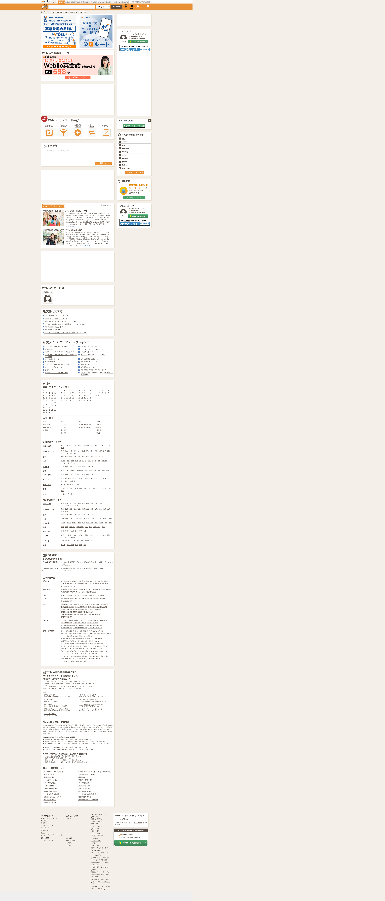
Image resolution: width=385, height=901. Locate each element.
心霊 (89, 488)
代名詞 (45, 430)
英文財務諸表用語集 (101, 581)
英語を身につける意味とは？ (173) (56, 318)
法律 (96, 445)
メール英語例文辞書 (84, 651)
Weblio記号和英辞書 (67, 649)
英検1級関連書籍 (84, 786)
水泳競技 (72, 481)
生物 (44, 461)
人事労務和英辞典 (66, 584)
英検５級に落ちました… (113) (54, 327)
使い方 (131, 8)
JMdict (75, 636)
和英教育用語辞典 (66, 617)
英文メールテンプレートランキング (67, 342)
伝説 (90, 470)
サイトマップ (45, 828)
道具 (82, 541)
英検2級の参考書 (84, 788)
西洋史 (74, 523)
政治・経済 (47, 446)
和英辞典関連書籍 (50, 800)
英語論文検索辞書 (66, 609)
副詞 (98, 421)
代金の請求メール (86, 364)
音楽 (66, 475)
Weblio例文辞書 (81, 661)
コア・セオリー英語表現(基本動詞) (100, 634)
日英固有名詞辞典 (66, 646)
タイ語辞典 (94, 838)
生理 (75, 451)
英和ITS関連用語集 (105, 589)
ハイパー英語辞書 (66, 636)
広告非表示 (49, 126)
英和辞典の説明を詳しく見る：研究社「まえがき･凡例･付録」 (63, 688)
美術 (107, 470)
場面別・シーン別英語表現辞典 (71, 656)
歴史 (62, 466)
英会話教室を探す (123, 2)
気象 (66, 451)
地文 (79, 451)
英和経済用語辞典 (77, 581)
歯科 (79, 457)
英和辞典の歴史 (49, 777)
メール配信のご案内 (51, 780)
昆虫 (89, 461)
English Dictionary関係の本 (88, 800)
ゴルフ (81, 479)
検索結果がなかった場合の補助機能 (56, 709)
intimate (125, 165)
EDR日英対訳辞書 (81, 644)
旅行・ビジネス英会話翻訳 (93, 639)
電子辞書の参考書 (50, 802)
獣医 (83, 457)
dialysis (59, 12)
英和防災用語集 (88, 612)
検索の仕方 (44, 820)
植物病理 (104, 461)
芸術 (94, 470)
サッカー (75, 479)
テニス (104, 479)
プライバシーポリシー (47, 825)
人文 (93, 466)
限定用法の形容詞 (85, 427)
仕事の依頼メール (50, 349)
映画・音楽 (47, 475)
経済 (62, 445)
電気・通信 (94, 451)
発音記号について (50, 714)
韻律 (83, 475)
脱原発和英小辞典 (94, 614)
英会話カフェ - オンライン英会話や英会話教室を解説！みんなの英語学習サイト (100, 874)
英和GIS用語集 (78, 612)
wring (124, 155)
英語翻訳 (95, 2)
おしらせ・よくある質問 (87, 695)
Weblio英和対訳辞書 (67, 659)
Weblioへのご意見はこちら (123, 819)
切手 (93, 488)
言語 (79, 466)
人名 (44, 494)
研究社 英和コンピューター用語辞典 (72, 639)
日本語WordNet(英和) (68, 644)
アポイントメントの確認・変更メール (57, 346)
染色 (97, 488)
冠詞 (98, 433)
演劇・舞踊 (101, 470)
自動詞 (63, 424)
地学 (62, 453)
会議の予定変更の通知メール (90, 359)
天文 (66, 453)
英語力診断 (89, 2)
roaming (83, 12)
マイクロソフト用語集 (80, 595)
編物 (80, 488)
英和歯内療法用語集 (82, 625)
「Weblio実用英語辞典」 (50, 562)
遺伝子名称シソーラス (87, 646)
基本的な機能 (48, 699)
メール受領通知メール (52, 359)
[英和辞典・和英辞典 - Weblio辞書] (46, 1)
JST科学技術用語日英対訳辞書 (97, 607)
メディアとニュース (105, 445)
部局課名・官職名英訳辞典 (99, 604)
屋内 (62, 481)
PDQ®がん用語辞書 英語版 (69, 620)
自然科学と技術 (48, 451)
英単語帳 (83, 2)
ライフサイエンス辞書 (95, 628)
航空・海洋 (72, 453)
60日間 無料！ (44, 118)
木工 (106, 488)
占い (73, 484)
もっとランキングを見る (134, 172)
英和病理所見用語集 (79, 623)
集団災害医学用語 (66, 628)
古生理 (63, 461)
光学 (70, 451)
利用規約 (43, 823)
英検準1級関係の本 (50, 788)
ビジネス (46, 581)
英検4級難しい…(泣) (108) (53, 330)
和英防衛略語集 (78, 589)
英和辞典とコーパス (85, 777)
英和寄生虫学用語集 (96, 625)
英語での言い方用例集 (96, 631)
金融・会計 (68, 445)
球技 (108, 479)
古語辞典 (94, 843)
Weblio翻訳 (94, 824)
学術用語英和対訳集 (81, 607)
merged (125, 158)
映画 (62, 475)
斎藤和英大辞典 (87, 656)
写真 (76, 488)
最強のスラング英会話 (90, 654)
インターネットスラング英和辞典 (71, 654)
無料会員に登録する (134, 197)
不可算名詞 (47, 427)
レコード (78, 475)
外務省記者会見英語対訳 (85, 641)
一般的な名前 (65, 494)
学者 (72, 494)
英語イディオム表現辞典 (68, 651)
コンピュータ (48, 595)
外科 (75, 457)
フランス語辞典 (96, 833)
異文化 (63, 484)
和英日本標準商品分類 (68, 586)
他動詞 (63, 427)
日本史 (63, 523)
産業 (79, 445)
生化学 (63, 463)
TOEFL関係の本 (83, 783)
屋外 (66, 481)
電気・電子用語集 (66, 595)
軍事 (62, 448)
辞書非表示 (106, 126)
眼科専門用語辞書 (92, 623)
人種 (62, 541)
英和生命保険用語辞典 (80, 584)
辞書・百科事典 (48, 631)
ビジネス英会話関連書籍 (87, 794)
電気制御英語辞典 (66, 601)
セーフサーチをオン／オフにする (91, 709)
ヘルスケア (47, 620)
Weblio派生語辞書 (101, 646)
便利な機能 (48, 704)
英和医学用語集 (102, 620)
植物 (76, 461)
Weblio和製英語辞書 (81, 649)
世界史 (69, 523)
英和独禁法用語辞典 (67, 607)
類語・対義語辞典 (96, 819)
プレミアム (138, 7)
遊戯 (110, 488)
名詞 (44, 421)
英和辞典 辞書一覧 (85, 780)
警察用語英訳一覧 (66, 589)
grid (66, 12)
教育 (89, 466)
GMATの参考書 (49, 786)
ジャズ (71, 475)
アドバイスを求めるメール (53, 367)
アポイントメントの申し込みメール (92, 349)
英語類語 (73, 2)
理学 (87, 451)
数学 (104, 451)
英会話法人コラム (106, 205)
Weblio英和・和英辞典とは (49, 818)
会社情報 (69, 843)
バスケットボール (94, 479)
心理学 (84, 466)
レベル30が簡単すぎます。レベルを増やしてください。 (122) (64, 324)
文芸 (44, 471)
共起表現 (78, 2)
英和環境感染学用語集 (68, 625)
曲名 (92, 475)
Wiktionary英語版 (94, 659)
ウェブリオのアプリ (47, 840)
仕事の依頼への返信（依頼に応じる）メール (95, 370)
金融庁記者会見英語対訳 (68, 641)
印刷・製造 (85, 445)
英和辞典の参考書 (84, 797)
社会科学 (46, 467)
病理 (87, 457)
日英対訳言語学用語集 (80, 609)
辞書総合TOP (45, 830)
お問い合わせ (70, 818)
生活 (77, 541)
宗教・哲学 (72, 466)
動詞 (62, 421)
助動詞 (63, 433)
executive (73, 12)
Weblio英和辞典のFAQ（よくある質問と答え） (95, 772)
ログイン (143, 7)
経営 (75, 503)
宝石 (101, 488)
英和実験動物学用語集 (80, 628)
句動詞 (63, 430)
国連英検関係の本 (84, 791)
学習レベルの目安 (50, 774)
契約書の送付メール (51, 362)
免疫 (92, 457)
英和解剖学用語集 (66, 623)
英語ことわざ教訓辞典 (86, 636)
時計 (62, 491)
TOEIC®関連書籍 (50, 783)
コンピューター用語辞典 (96, 595)
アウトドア (70, 488)
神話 (86, 470)
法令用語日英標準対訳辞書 (81, 604)
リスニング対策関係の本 (52, 797)
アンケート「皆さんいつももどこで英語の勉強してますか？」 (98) (66, 332)
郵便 (77, 484)
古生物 (73, 463)
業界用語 (46, 589)
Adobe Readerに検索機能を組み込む (92, 704)
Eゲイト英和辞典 (66, 634)
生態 (99, 461)
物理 (100, 451)
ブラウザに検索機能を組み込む (90, 699)
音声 (87, 475)
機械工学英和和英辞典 (82, 598)
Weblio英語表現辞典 (95, 649)
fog (53, 12)
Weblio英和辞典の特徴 (86, 774)
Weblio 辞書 (94, 816)
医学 (44, 457)
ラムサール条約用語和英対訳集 (86, 592)
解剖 (70, 457)
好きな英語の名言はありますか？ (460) (57, 316)
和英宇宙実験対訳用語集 (97, 598)
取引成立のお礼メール (88, 367)
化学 (62, 451)
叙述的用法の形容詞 (86, 424)
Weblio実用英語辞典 (79, 634)
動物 (72, 461)
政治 (92, 445)
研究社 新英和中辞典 (67, 631)
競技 (69, 479)
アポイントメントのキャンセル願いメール (58, 364)
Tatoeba (96, 641)
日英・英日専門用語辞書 (95, 644)
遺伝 (66, 457)
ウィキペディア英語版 (68, 661)
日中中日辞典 (95, 828)
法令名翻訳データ (66, 604)
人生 (73, 541)
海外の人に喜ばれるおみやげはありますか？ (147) (60, 321)
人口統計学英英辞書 (81, 659)
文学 (66, 470)
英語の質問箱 (54, 311)
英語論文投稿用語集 (94, 609)
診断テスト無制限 (92, 126)
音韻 (76, 531)
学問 (44, 604)
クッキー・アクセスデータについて (51, 835)
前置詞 (98, 424)
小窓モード (126, 7)
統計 (83, 451)
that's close (126, 168)
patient (124, 162)
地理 (66, 466)
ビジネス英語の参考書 (52, 794)
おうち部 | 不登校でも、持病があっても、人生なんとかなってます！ (100, 881)
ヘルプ (43, 832)
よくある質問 (138, 823)
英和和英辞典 (61, 2)
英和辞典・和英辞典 (97, 821)
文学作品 (72, 470)
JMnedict (76, 646)
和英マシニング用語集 (91, 589)
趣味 (44, 489)
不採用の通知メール (87, 352)
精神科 (101, 457)
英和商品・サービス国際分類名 (98, 584)
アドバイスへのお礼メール (89, 346)
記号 (97, 395)
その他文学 (80, 470)
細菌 (68, 463)
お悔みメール (49, 370)
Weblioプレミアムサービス (64, 120)
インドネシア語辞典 (97, 836)
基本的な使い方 (49, 695)
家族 (69, 541)
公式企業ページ (70, 840)
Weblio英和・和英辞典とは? (54, 772)
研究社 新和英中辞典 (81, 631)
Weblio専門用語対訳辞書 (100, 656)
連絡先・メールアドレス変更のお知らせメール (60, 352)
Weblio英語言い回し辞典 (99, 651)
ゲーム (63, 488)
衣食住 (69, 484)
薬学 (96, 457)
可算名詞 (46, 424)
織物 (85, 488)
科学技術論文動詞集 (67, 598)
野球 (86, 479)
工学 (108, 451)
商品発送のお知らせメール (89, 362)
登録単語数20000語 (78, 126)
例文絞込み (63, 126)
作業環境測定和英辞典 (68, 592)
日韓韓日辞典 (95, 831)
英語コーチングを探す (113, 2)
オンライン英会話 (102, 2)
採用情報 (69, 845)
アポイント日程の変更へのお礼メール (92, 354)
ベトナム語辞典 (96, 841)
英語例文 (67, 2)
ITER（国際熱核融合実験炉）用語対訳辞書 (74, 614)
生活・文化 (47, 485)
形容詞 (81, 421)
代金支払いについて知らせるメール (56, 372)
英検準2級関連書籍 (50, 791)
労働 (75, 445)
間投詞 (98, 430)
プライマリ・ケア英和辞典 (87, 620)
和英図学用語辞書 (66, 612)
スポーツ (46, 479)
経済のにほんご (89, 581)
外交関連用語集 (66, 581)
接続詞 (98, 427)
